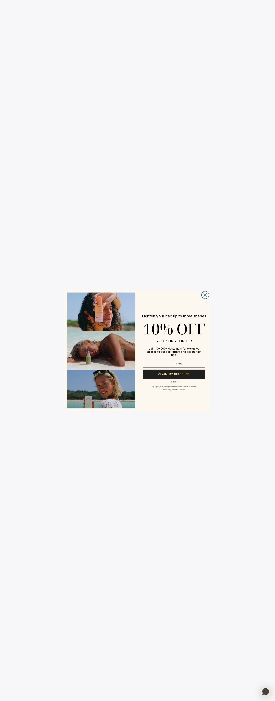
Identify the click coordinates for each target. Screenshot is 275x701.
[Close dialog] (205, 295)
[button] (265, 691)
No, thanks (173, 382)
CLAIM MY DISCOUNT (174, 374)
